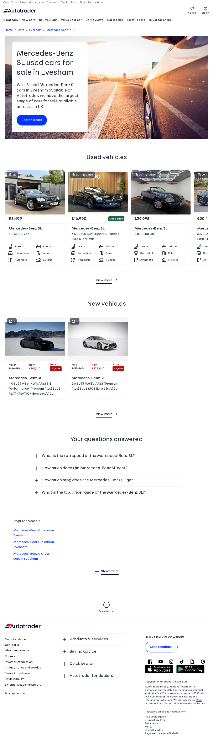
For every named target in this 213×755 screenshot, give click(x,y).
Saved (192, 13)
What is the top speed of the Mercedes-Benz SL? (88, 456)
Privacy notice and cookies (23, 667)
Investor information (19, 662)
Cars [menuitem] (6, 2)
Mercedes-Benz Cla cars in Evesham (33, 533)
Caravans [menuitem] (53, 2)
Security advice (15, 639)
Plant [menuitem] (83, 2)
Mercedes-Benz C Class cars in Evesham (31, 556)
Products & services (88, 639)
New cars (28, 20)
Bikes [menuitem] (23, 2)
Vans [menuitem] (14, 2)
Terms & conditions (17, 673)
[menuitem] (11, 20)
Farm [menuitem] (74, 2)
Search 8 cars (32, 120)
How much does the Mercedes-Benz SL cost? (85, 468)
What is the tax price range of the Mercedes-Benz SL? (93, 492)
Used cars (10, 20)
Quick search (81, 664)
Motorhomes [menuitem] (36, 2)
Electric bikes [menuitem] (95, 2)
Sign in (205, 13)
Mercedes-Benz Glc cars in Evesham (33, 545)
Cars (21, 30)
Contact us (12, 645)
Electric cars (136, 20)
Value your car (71, 20)
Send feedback (161, 647)
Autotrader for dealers (91, 676)
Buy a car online (160, 20)
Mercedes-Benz (57, 30)
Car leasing (115, 20)
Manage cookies (15, 693)
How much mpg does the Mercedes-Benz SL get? (88, 480)
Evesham (35, 30)
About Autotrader (17, 650)
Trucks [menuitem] (65, 2)
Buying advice (83, 652)
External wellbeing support (23, 685)
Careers (10, 656)
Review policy (14, 679)
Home (9, 30)
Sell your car (48, 20)
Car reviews (94, 20)
